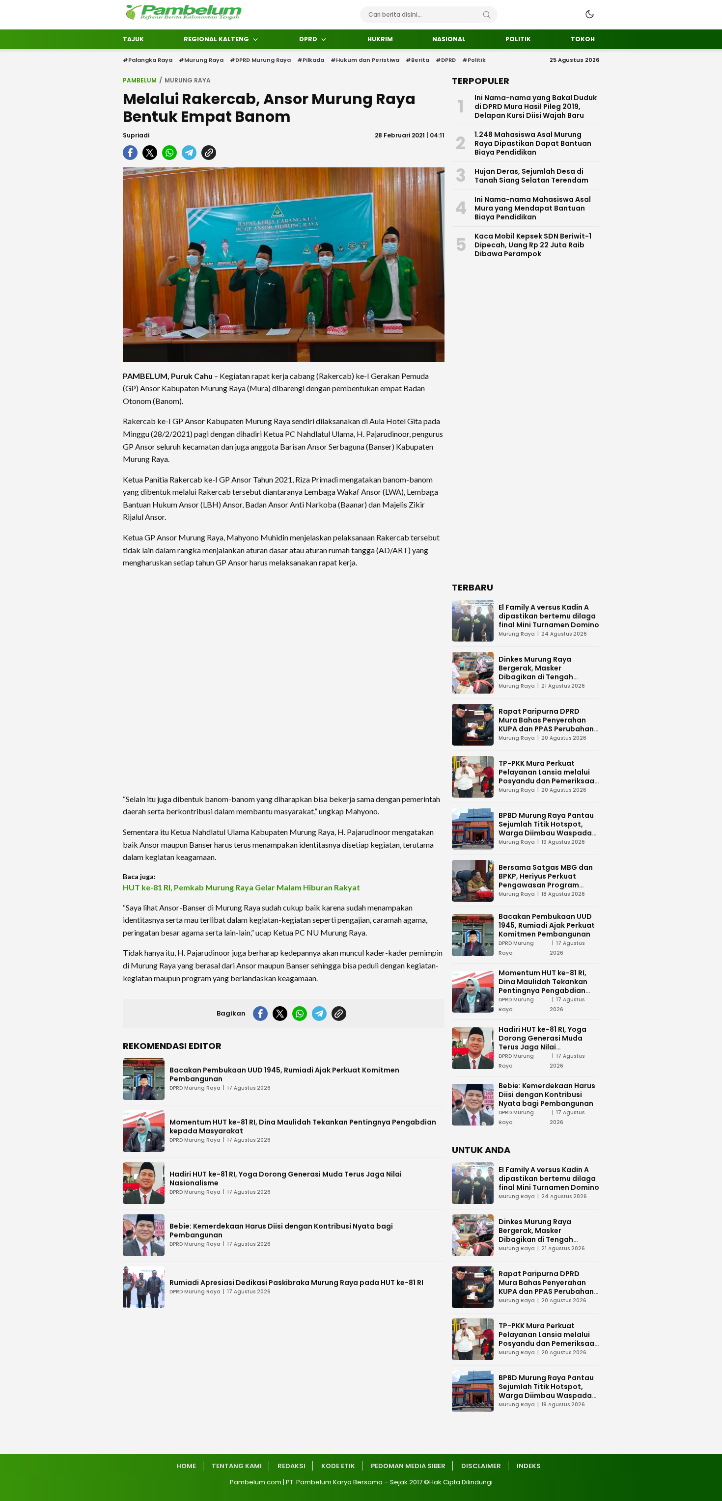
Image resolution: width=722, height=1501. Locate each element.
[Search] (486, 14)
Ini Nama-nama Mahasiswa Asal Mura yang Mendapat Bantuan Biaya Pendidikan (532, 208)
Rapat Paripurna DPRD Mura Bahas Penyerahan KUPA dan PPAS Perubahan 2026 (546, 724)
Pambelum (140, 80)
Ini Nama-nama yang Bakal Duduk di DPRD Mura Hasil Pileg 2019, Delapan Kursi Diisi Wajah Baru (535, 106)
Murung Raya (188, 80)
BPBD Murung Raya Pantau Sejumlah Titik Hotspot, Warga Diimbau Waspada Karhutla (546, 828)
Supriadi (136, 135)
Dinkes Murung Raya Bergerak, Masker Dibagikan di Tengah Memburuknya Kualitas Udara (540, 676)
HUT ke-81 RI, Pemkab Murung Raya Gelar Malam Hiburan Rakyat (241, 887)
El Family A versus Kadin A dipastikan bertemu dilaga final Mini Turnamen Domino (549, 616)
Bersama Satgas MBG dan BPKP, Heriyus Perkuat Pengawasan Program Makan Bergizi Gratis (546, 880)
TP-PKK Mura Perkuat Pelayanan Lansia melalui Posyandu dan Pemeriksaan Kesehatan (549, 776)
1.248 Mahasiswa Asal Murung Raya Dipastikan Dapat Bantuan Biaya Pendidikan (532, 143)
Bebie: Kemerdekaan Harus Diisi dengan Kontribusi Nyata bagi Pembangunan (281, 1230)
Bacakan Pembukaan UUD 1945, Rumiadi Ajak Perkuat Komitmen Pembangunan (284, 1074)
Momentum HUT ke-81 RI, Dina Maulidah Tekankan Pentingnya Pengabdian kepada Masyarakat (302, 1126)
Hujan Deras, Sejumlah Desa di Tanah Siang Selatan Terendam (531, 175)
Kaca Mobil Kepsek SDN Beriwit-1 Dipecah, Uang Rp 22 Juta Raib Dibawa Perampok (532, 245)
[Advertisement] (283, 681)
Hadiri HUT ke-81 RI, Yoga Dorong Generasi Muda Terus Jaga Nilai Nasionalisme (285, 1178)
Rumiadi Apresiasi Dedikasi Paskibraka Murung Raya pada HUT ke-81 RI (296, 1282)
